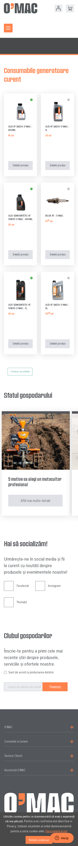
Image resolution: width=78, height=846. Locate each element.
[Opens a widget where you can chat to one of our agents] (62, 838)
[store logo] (20, 8)
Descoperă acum (56, 831)
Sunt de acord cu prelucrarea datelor (31, 672)
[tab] (39, 727)
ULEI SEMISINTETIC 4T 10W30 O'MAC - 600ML (20, 217)
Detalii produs (20, 165)
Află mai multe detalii (35, 500)
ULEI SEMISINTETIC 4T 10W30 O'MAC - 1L (19, 306)
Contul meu (58, 8)
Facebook (23, 586)
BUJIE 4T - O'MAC (54, 215)
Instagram (54, 586)
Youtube (22, 602)
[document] (39, 829)
